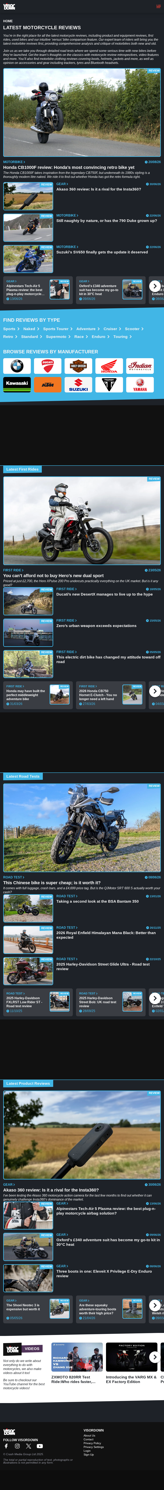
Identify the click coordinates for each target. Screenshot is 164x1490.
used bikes (19, 39)
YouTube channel (15, 1384)
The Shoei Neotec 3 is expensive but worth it (23, 1307)
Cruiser (110, 329)
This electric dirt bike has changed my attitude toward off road (108, 659)
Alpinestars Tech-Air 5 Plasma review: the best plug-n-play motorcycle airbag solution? (24, 290)
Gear (61, 184)
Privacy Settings (94, 1447)
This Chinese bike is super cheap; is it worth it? (52, 882)
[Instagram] (18, 1447)
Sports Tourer (55, 329)
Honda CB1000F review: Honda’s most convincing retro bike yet (68, 167)
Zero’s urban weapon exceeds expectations (96, 626)
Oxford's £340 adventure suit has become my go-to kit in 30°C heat (98, 290)
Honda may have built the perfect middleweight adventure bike (25, 695)
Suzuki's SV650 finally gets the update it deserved (102, 252)
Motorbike (13, 162)
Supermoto (56, 337)
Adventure (86, 329)
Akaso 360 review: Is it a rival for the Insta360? (98, 189)
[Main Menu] (158, 6)
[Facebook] (7, 1447)
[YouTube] (41, 1447)
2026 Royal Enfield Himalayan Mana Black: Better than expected (106, 935)
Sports (9, 329)
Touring (120, 337)
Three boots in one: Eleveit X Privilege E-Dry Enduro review (104, 1273)
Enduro (98, 337)
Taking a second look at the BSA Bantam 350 (97, 901)
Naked (29, 329)
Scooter (132, 329)
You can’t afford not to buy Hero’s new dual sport (53, 575)
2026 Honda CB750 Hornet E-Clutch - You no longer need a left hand (98, 695)
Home (8, 21)
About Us (89, 1435)
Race (79, 337)
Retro (8, 337)
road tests (67, 50)
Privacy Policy (92, 1443)
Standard (29, 337)
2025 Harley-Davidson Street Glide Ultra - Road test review (103, 966)
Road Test (12, 877)
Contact (88, 1439)
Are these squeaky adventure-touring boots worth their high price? (97, 1309)
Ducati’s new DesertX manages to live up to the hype (104, 594)
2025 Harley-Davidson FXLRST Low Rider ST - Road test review (24, 1002)
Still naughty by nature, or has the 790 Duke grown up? (106, 221)
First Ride (12, 570)
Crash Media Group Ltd (21, 1454)
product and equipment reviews (124, 35)
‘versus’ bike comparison (68, 39)
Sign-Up (89, 1454)
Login (87, 1450)
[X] (30, 1447)
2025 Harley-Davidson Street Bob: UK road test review (97, 1002)
